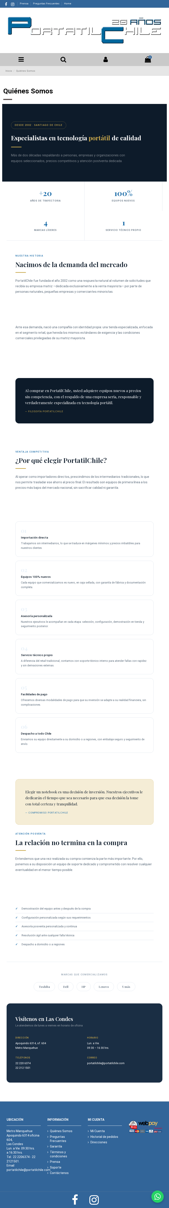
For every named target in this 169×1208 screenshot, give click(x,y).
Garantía (56, 1146)
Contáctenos (59, 1173)
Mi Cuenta (97, 1131)
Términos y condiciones (58, 1154)
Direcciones (98, 1142)
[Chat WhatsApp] (157, 1196)
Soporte (55, 1167)
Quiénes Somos (61, 1131)
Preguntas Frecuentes (46, 3)
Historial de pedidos (104, 1136)
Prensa (24, 3)
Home (67, 3)
